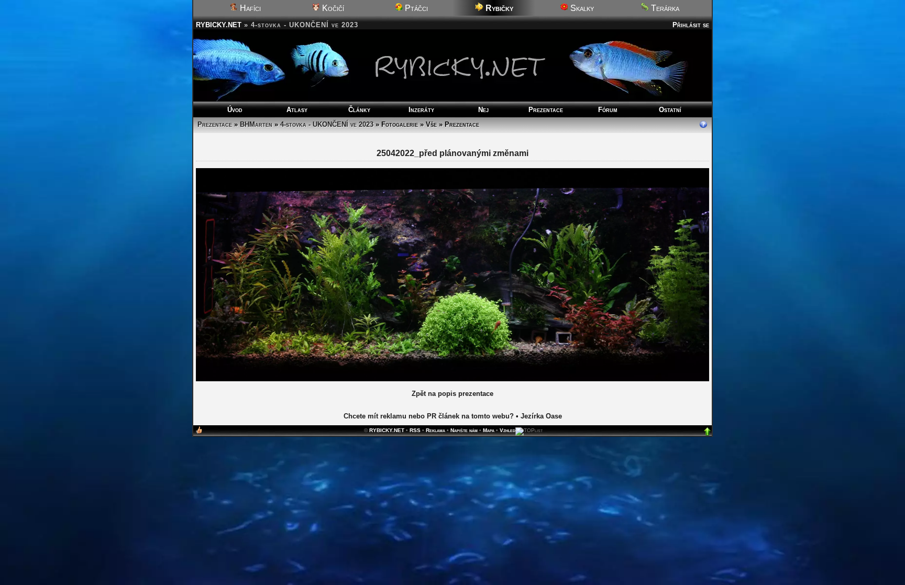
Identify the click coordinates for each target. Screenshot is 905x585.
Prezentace (545, 110)
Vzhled (507, 430)
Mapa (488, 430)
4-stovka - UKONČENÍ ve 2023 (326, 124)
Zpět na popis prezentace (452, 394)
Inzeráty (421, 110)
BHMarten (256, 124)
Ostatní (670, 110)
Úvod (234, 110)
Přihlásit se (690, 25)
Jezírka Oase (541, 416)
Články (359, 110)
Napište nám (464, 430)
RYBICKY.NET (218, 25)
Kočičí (332, 8)
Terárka (664, 8)
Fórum (607, 110)
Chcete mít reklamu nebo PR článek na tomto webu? (429, 416)
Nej (483, 110)
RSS (415, 430)
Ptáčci (415, 8)
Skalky (581, 8)
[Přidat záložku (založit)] (199, 432)
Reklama (435, 430)
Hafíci (249, 8)
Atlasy (296, 110)
